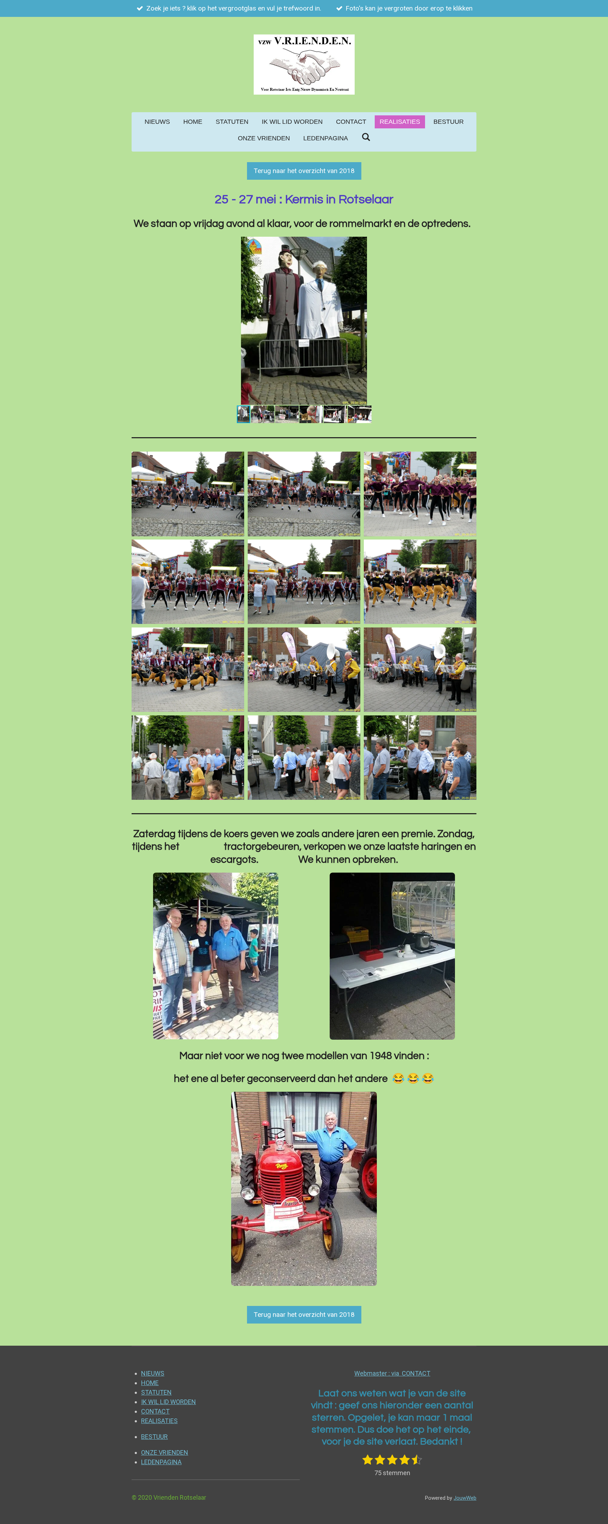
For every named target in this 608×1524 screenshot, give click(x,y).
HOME (150, 1382)
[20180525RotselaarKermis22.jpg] (188, 670)
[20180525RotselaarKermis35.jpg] (420, 670)
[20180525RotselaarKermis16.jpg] (420, 494)
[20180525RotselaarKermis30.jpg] (304, 670)
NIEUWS (152, 1373)
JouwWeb (465, 1498)
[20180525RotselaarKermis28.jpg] (304, 582)
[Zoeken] (365, 137)
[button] (470, 243)
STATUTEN (156, 1392)
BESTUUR (154, 1436)
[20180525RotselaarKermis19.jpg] (420, 582)
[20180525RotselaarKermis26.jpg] (188, 582)
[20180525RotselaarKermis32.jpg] (188, 758)
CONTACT (155, 1411)
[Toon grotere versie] (215, 956)
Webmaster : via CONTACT (392, 1373)
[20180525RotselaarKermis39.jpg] (420, 758)
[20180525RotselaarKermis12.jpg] (304, 494)
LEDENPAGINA (161, 1462)
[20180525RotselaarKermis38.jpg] (304, 758)
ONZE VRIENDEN (164, 1452)
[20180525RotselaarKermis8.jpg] (188, 494)
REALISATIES (159, 1420)
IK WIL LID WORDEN (168, 1401)
